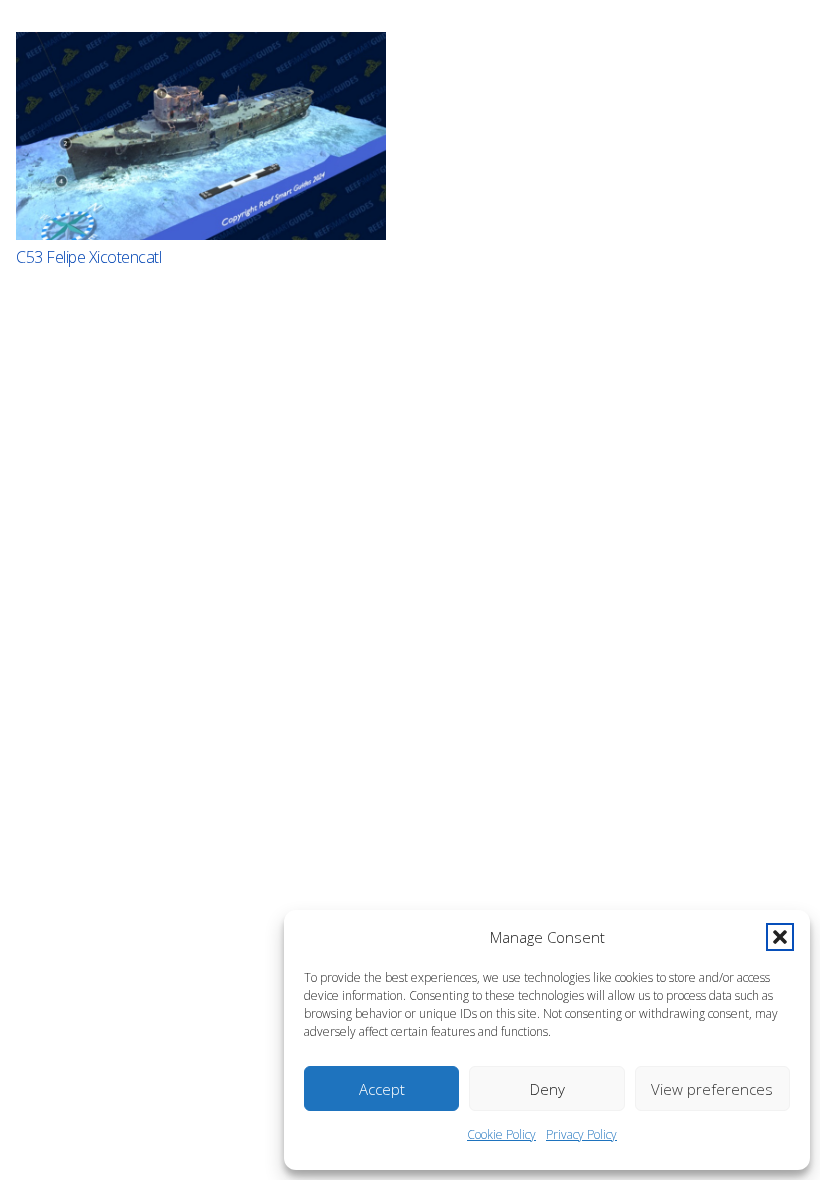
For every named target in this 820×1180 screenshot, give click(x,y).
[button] (780, 937)
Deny (547, 1089)
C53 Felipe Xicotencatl (88, 257)
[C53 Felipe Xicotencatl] (201, 136)
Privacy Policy (581, 1134)
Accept (382, 1089)
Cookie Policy (501, 1134)
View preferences (712, 1089)
